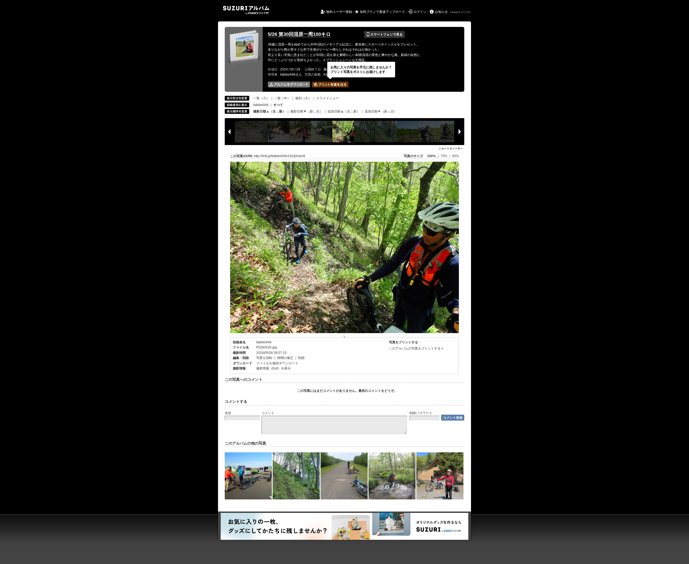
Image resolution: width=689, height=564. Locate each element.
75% (444, 156)
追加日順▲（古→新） (344, 111)
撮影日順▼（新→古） (306, 111)
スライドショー (327, 98)
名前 (228, 413)
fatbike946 (261, 105)
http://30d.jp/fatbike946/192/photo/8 (279, 156)
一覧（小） (261, 98)
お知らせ (441, 12)
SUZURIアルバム (246, 10)
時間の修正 (285, 358)
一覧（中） (282, 98)
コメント (268, 413)
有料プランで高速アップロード (382, 12)
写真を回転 (264, 358)
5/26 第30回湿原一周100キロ (299, 34)
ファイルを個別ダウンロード (277, 363)
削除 (301, 358)
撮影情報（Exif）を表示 (273, 368)
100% (431, 156)
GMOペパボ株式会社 (461, 12)
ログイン (419, 12)
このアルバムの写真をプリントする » (416, 348)
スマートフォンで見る (384, 34)
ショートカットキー (451, 148)
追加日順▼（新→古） (381, 111)
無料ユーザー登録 (339, 12)
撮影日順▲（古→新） (269, 111)
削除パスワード (421, 413)
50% (455, 156)
